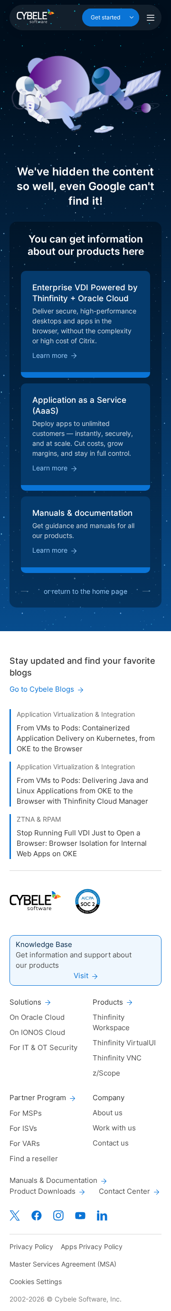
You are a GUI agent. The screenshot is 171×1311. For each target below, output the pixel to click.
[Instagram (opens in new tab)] (58, 1215)
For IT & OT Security (43, 1047)
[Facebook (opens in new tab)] (36, 1215)
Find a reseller (34, 1158)
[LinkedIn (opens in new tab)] (102, 1215)
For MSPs (26, 1113)
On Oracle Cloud (37, 1017)
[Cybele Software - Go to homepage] (35, 16)
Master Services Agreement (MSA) (63, 1264)
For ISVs (23, 1128)
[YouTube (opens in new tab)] (80, 1215)
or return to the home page (85, 591)
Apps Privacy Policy (92, 1246)
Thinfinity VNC (117, 1057)
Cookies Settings (36, 1281)
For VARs (25, 1143)
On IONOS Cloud (37, 1032)
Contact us (111, 1142)
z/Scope (106, 1072)
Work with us (114, 1127)
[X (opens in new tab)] (15, 1215)
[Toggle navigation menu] (150, 17)
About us (108, 1112)
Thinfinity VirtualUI (124, 1042)
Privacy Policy (31, 1246)
